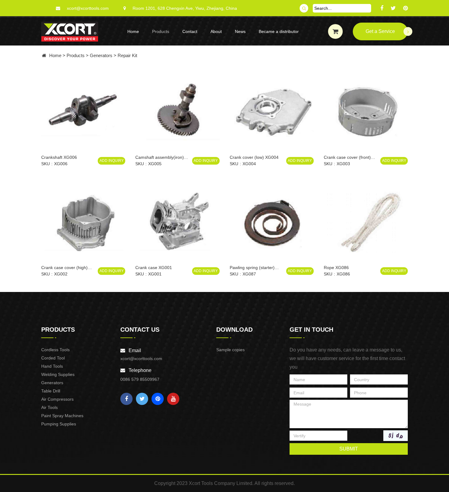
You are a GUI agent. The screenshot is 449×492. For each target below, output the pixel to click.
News (240, 31)
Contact (189, 31)
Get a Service (380, 31)
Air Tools (49, 407)
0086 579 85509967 (139, 379)
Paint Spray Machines (62, 415)
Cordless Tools (55, 349)
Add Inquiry (112, 161)
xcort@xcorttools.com (88, 8)
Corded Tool (53, 357)
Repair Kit (127, 55)
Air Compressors (57, 399)
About (216, 31)
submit (348, 448)
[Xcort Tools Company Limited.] (69, 32)
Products (160, 31)
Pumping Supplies (58, 423)
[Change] (395, 435)
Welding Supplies (58, 374)
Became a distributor (279, 31)
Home (133, 31)
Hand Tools (52, 366)
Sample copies (230, 349)
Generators (101, 55)
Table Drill (50, 390)
